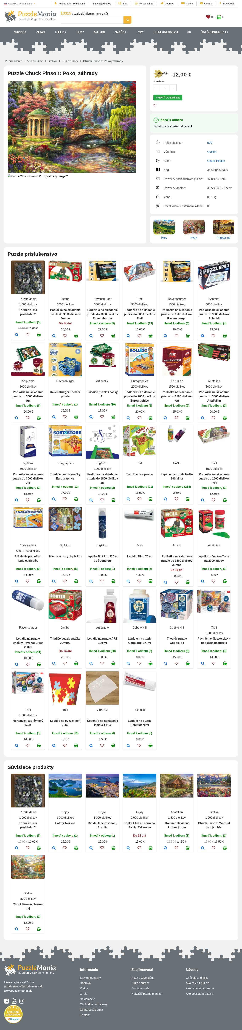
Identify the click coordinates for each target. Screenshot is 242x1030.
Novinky (20, 32)
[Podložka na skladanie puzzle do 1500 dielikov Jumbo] (165, 582)
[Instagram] (21, 1002)
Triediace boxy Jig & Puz (65, 556)
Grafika (52, 61)
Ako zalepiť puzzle (197, 983)
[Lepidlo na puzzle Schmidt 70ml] (128, 746)
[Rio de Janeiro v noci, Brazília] (91, 848)
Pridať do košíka (168, 97)
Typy (140, 32)
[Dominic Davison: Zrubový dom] (165, 848)
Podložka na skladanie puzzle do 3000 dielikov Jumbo (65, 314)
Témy (80, 32)
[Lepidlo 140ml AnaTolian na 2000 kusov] (202, 581)
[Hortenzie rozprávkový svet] (16, 746)
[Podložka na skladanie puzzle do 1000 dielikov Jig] (91, 500)
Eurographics (139, 381)
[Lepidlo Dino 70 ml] (128, 581)
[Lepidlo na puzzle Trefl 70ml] (54, 746)
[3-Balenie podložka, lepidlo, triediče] (16, 581)
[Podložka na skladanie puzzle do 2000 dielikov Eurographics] (128, 418)
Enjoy (65, 812)
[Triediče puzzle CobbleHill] (165, 663)
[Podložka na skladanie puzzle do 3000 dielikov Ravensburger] (91, 336)
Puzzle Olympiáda (142, 977)
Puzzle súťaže (140, 983)
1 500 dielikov (177, 817)
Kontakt (208, 3)
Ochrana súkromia (91, 1009)
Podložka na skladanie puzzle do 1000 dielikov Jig (102, 478)
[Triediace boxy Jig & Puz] (54, 581)
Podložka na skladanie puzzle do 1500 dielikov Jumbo (176, 560)
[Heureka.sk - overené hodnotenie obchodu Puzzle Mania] (13, 1022)
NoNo (177, 463)
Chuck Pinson (216, 160)
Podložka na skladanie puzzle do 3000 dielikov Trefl (139, 314)
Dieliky (61, 32)
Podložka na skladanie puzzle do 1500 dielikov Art (176, 396)
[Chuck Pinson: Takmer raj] (16, 929)
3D (189, 32)
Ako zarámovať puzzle (200, 988)
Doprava (169, 3)
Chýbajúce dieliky (197, 977)
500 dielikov (35, 61)
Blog (124, 3)
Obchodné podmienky (94, 1004)
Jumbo (65, 298)
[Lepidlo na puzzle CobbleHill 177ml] (128, 663)
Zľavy (41, 32)
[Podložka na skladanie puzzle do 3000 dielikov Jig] (16, 500)
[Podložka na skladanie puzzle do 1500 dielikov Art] (165, 418)
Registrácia (64, 3)
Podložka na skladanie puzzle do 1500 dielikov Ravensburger (176, 314)
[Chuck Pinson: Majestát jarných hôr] (202, 848)
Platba (189, 3)
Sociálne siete (140, 988)
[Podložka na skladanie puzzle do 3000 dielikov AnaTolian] (202, 418)
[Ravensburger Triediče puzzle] (54, 417)
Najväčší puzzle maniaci (146, 993)
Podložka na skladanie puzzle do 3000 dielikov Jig (28, 478)
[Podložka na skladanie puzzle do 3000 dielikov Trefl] (128, 336)
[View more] (65, 280)
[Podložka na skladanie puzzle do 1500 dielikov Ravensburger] (165, 336)
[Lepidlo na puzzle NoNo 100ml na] (165, 499)
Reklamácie (87, 999)
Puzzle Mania (13, 61)
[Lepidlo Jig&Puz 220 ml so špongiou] (91, 581)
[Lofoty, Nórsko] (54, 848)
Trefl (139, 298)
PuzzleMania (28, 298)
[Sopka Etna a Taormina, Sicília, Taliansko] (128, 848)
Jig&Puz (28, 463)
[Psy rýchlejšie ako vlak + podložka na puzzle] (202, 663)
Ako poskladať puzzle (199, 993)
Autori (99, 32)
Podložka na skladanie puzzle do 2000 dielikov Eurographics (139, 396)
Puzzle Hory (70, 61)
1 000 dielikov (28, 304)
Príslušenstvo (165, 32)
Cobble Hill (140, 627)
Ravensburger (102, 298)
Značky (120, 32)
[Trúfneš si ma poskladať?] (16, 335)
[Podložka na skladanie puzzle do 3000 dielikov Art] (16, 418)
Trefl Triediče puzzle (139, 474)
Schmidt (214, 298)
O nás (83, 993)
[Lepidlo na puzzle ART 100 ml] (91, 663)
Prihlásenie (79, 3)
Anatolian (214, 381)
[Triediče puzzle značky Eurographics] (54, 499)
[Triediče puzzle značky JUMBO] (54, 663)
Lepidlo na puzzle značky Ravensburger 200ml (28, 643)
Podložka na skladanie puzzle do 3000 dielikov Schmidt (214, 314)
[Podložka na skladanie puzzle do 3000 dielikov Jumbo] (54, 336)
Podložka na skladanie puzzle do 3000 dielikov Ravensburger (102, 314)
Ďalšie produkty (214, 32)
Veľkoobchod (146, 3)
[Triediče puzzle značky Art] (91, 417)
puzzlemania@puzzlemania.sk (23, 986)
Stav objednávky (102, 3)
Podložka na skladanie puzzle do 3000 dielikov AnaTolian (214, 396)
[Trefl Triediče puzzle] (128, 499)
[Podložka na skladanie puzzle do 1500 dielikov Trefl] (202, 500)
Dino (140, 545)
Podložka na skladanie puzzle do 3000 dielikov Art (28, 396)
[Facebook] (6, 1002)
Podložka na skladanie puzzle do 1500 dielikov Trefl (214, 478)
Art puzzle (28, 381)
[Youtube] (14, 1002)
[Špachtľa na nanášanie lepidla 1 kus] (91, 746)
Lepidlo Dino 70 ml (139, 556)
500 (209, 142)
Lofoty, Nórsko (65, 823)
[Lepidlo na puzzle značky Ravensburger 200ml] (16, 664)
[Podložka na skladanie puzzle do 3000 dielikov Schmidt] (202, 336)
